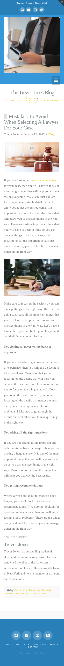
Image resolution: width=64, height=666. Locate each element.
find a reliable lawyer (43, 180)
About (18, 645)
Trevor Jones (21, 590)
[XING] (28, 10)
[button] (56, 80)
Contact (33, 647)
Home (9, 645)
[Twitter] (22, 10)
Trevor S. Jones (38, 593)
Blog (51, 134)
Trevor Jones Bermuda (40, 590)
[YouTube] (35, 10)
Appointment (40, 645)
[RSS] (42, 10)
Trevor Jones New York (18, 593)
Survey (54, 645)
